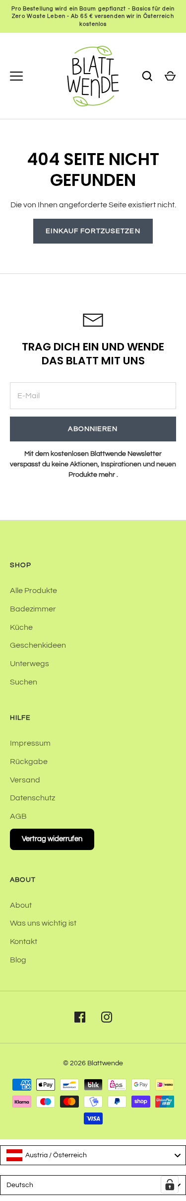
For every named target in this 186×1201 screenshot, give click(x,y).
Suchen (23, 682)
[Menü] (16, 76)
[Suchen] (147, 76)
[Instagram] (107, 1017)
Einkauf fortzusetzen (93, 231)
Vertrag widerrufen (52, 839)
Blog (18, 960)
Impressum (30, 743)
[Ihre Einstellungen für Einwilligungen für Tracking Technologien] (169, 1184)
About (21, 905)
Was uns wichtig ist (43, 923)
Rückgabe (29, 762)
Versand (25, 780)
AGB (18, 816)
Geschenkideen (38, 645)
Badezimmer (33, 609)
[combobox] (93, 1155)
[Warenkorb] (170, 76)
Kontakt (23, 941)
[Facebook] (80, 1017)
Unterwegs (29, 664)
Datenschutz (32, 798)
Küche (21, 627)
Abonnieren (93, 429)
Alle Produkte (33, 591)
